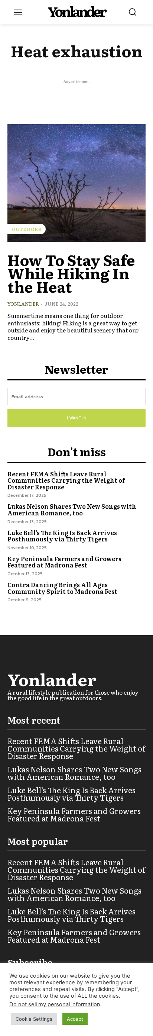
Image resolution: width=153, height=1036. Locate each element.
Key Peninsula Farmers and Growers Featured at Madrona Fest (64, 562)
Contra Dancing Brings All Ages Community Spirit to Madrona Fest (62, 588)
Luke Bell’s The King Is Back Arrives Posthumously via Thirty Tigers (62, 536)
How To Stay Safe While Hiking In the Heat (71, 272)
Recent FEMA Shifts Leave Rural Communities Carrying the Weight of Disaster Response (66, 480)
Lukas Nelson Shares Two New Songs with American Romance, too (71, 509)
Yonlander (23, 303)
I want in (77, 418)
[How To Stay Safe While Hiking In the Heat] (76, 183)
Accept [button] (75, 1019)
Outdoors (26, 229)
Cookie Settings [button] (34, 1019)
